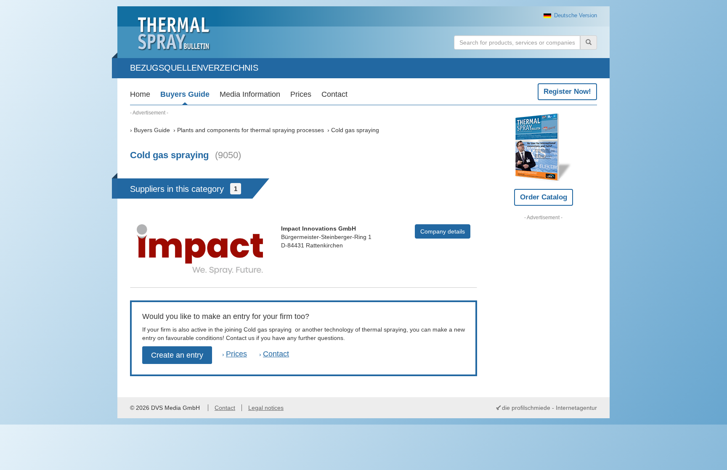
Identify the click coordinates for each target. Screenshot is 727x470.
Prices (300, 94)
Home (140, 94)
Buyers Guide (185, 94)
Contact (334, 94)
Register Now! (567, 92)
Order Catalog (543, 197)
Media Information (250, 94)
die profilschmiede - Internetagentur (549, 407)
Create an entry (177, 355)
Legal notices (266, 407)
